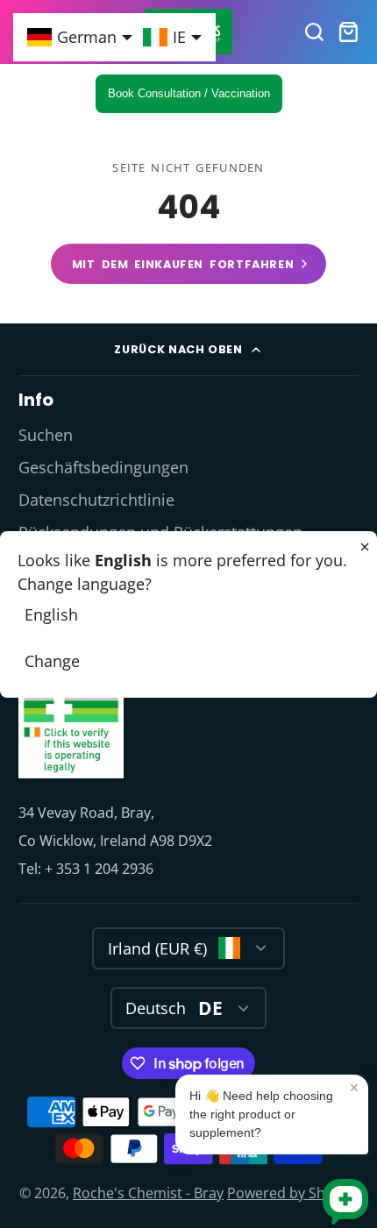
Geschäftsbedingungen (103, 467)
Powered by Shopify (292, 1193)
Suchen (45, 434)
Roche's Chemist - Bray (148, 1193)
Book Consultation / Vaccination (189, 93)
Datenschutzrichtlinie (96, 499)
